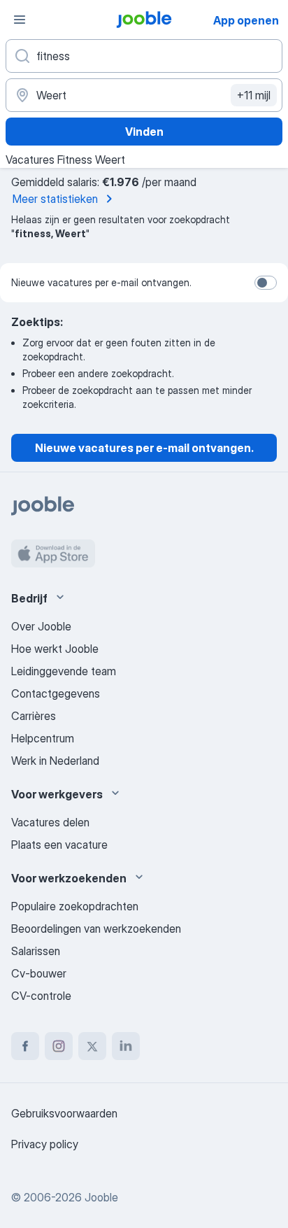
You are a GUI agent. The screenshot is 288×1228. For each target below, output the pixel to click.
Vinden (144, 132)
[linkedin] (126, 1046)
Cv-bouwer (38, 973)
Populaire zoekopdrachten (74, 906)
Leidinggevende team (63, 671)
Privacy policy (44, 1144)
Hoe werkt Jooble (55, 649)
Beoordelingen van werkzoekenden (96, 929)
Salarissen (35, 951)
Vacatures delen (50, 822)
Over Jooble (41, 626)
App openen (246, 20)
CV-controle (41, 996)
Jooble (101, 1197)
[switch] (265, 283)
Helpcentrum (42, 738)
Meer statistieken (55, 199)
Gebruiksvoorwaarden (64, 1113)
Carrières (33, 716)
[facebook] (25, 1046)
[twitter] (92, 1046)
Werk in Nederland (55, 761)
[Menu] (20, 20)
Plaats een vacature (59, 845)
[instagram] (59, 1046)
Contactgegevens (55, 693)
